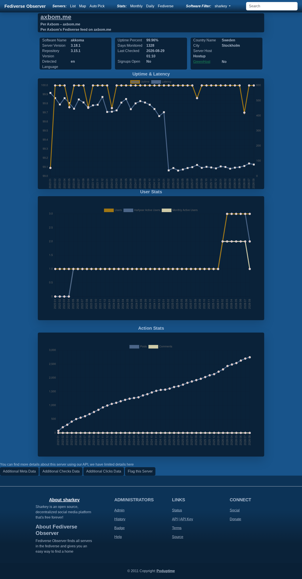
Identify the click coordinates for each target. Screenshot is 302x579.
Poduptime (166, 571)
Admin (119, 510)
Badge (119, 528)
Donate (235, 519)
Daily (150, 6)
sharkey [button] (221, 6)
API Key (186, 519)
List (73, 6)
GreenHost (201, 62)
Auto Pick (97, 6)
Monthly (136, 6)
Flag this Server (140, 471)
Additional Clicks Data (103, 471)
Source (177, 537)
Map (82, 6)
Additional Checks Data (61, 471)
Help (118, 537)
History (119, 519)
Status (177, 510)
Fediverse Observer (25, 6)
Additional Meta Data (19, 471)
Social (235, 510)
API (175, 519)
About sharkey (64, 499)
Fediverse (166, 6)
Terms (177, 528)
